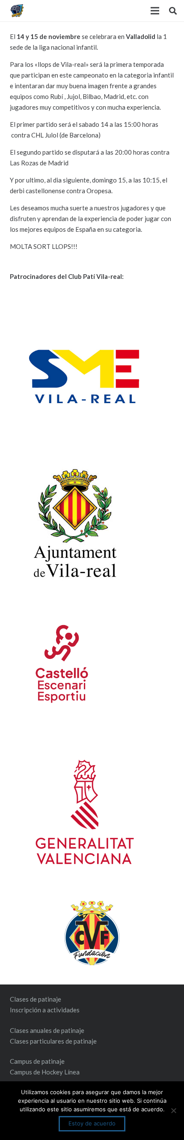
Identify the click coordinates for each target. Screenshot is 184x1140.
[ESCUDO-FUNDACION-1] (92, 933)
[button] (172, 10)
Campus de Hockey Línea (45, 1072)
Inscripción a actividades (45, 1010)
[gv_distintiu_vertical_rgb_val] (92, 812)
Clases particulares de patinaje (53, 1041)
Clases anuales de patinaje (47, 1030)
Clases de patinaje (35, 999)
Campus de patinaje (37, 1061)
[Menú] (154, 10)
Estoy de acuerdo (92, 1123)
